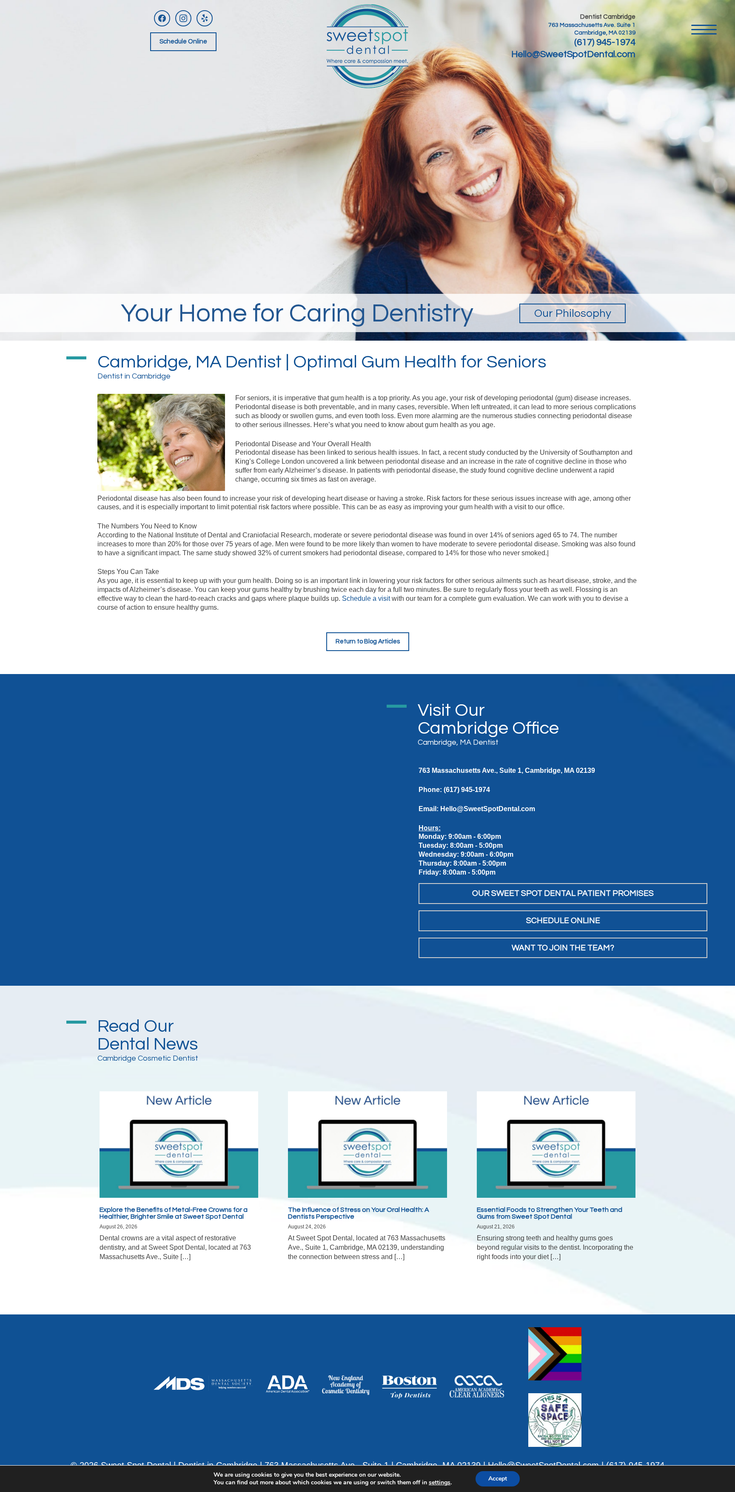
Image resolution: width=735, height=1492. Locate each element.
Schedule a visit (366, 598)
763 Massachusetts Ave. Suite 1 (591, 25)
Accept (497, 1479)
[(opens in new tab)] (203, 1382)
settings (439, 1482)
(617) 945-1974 (604, 42)
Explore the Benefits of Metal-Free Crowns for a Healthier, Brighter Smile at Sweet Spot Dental (174, 1213)
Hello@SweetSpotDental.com (573, 54)
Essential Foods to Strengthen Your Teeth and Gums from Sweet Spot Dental (549, 1213)
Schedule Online (183, 41)
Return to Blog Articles (368, 641)
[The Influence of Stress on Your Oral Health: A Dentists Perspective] (367, 1144)
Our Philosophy (572, 313)
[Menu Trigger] (704, 28)
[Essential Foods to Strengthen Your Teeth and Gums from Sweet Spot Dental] (556, 1144)
